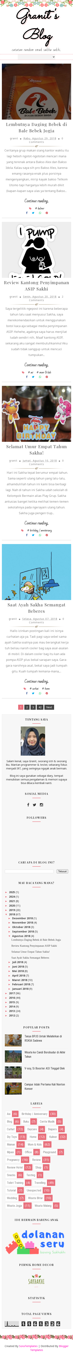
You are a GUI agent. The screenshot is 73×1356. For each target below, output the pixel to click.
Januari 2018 (20, 989)
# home (46, 688)
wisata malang (43, 1205)
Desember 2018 (23, 918)
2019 (12, 910)
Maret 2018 (20, 980)
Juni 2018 (18, 966)
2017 (12, 993)
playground (49, 1152)
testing (30, 1175)
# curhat (34, 688)
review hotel (15, 1167)
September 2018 (23, 931)
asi (8, 1114)
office (28, 1152)
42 (40, 707)
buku (26, 1121)
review (36, 1160)
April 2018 (19, 975)
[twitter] (34, 805)
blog (9, 1121)
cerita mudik (47, 1121)
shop (38, 1167)
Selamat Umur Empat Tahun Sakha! (30, 951)
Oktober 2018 (21, 927)
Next (49, 707)
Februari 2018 (21, 984)
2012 (12, 1015)
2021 (12, 901)
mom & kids (35, 1144)
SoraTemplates (28, 1346)
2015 (12, 1002)
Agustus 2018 (21, 936)
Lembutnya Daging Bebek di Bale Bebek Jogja (36, 939)
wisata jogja (14, 1205)
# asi (30, 372)
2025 (12, 892)
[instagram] (41, 805)
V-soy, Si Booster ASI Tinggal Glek (45, 1068)
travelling (39, 1183)
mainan (11, 1144)
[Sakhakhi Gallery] (36, 1280)
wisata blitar (35, 1198)
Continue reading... (37, 201)
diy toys (12, 1137)
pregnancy (13, 1160)
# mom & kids (44, 372)
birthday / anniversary (34, 1114)
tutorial (11, 1190)
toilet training (15, 1183)
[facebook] (28, 805)
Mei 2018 (18, 971)
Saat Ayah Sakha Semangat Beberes (30, 957)
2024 (12, 896)
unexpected (34, 1190)
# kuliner (39, 208)
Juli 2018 (18, 962)
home (33, 1137)
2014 (12, 1006)
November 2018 (23, 922)
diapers (52, 1129)
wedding (12, 1198)
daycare (32, 1129)
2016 (12, 997)
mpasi (10, 1152)
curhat (11, 1129)
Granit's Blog (36, 25)
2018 (12, 914)
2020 (12, 905)
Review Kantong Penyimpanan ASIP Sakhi (34, 945)
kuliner (53, 1137)
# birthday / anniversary (39, 530)
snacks (11, 1175)
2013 (12, 1011)
